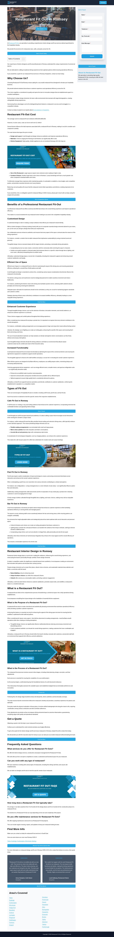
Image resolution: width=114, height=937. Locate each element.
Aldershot (44, 922)
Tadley (44, 919)
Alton (43, 907)
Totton (9, 841)
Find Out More (41, 302)
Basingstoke (45, 909)
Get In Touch (92, 66)
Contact (103, 2)
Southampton (21, 841)
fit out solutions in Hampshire (41, 110)
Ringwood (12, 917)
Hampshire (45, 912)
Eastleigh (14, 841)
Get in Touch (41, 411)
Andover (11, 912)
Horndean (45, 897)
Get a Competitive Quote (41, 199)
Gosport (11, 925)
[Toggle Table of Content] (22, 59)
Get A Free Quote (41, 886)
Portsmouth (45, 899)
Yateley (44, 924)
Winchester (28, 841)
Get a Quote (40, 28)
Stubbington (12, 920)
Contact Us (41, 692)
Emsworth (45, 914)
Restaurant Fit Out (14, 43)
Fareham (11, 922)
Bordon (44, 917)
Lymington (12, 915)
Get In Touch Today (41, 53)
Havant (44, 902)
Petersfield (45, 904)
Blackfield (12, 910)
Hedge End (12, 907)
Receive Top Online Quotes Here (41, 845)
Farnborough (45, 927)
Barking (34, 841)
